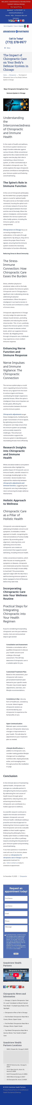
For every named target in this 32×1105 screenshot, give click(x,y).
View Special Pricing (16, 7)
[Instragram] (14, 21)
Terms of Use (17, 1090)
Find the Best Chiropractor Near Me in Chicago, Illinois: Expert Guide (16, 1025)
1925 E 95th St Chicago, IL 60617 (16, 1077)
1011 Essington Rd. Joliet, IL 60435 (17, 1079)
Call (8, 863)
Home (5, 75)
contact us (14, 863)
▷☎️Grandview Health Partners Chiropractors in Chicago (16, 30)
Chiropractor (12, 75)
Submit (16, 953)
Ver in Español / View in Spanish (14, 26)
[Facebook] (9, 21)
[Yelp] (21, 21)
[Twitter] (18, 21)
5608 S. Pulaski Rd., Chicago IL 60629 (17, 1049)
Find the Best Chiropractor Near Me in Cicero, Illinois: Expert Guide (16, 1018)
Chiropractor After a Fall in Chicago (16, 1012)
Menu (8, 48)
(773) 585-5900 (16, 944)
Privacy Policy (15, 947)
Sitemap (18, 1092)
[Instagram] (10, 988)
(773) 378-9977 (19, 10)
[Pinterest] (16, 21)
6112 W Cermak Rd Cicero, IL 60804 (17, 1074)
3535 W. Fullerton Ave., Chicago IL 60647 (17, 1066)
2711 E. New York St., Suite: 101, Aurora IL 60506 (15, 1070)
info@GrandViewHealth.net (16, 13)
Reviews (8, 15)
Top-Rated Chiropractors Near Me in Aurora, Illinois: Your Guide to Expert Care (15, 1033)
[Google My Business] (11, 21)
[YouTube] (23, 21)
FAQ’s (12, 15)
